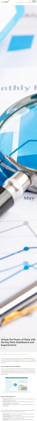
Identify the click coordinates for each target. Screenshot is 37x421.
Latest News (5, 354)
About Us (29, 2)
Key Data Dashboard (25, 359)
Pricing (26, 2)
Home (2, 354)
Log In (29, 1)
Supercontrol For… (21, 2)
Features (17, 2)
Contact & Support (33, 2)
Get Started (34, 1)
